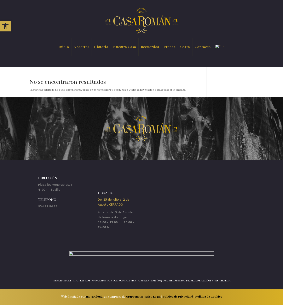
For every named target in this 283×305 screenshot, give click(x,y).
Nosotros (81, 47)
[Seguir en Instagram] (91, 179)
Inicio (64, 47)
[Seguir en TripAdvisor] (117, 179)
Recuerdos (150, 47)
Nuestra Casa (124, 47)
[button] (5, 26)
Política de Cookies (208, 297)
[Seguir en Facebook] (100, 179)
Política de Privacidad (178, 297)
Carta (185, 47)
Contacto (203, 47)
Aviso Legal (153, 297)
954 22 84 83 (47, 206)
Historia (101, 47)
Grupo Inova (134, 297)
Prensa (169, 47)
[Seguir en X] (108, 179)
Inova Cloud (94, 297)
